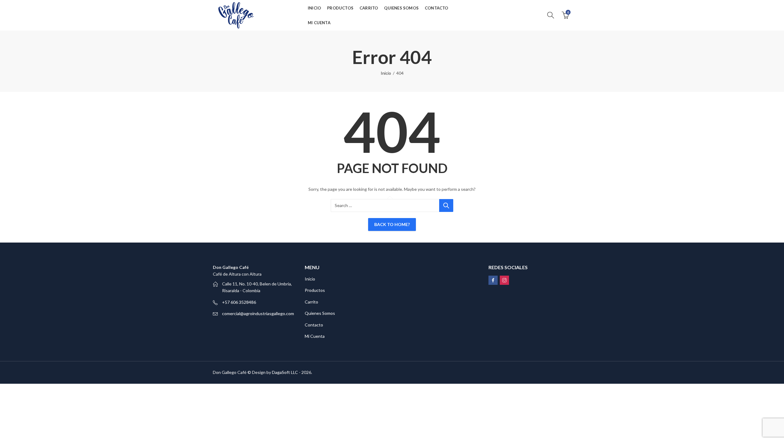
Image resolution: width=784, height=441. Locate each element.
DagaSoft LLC (285, 372)
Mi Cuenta (315, 336)
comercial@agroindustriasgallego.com (258, 313)
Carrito (311, 301)
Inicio (386, 73)
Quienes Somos (320, 313)
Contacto (314, 324)
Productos (315, 290)
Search (446, 205)
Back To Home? (392, 224)
